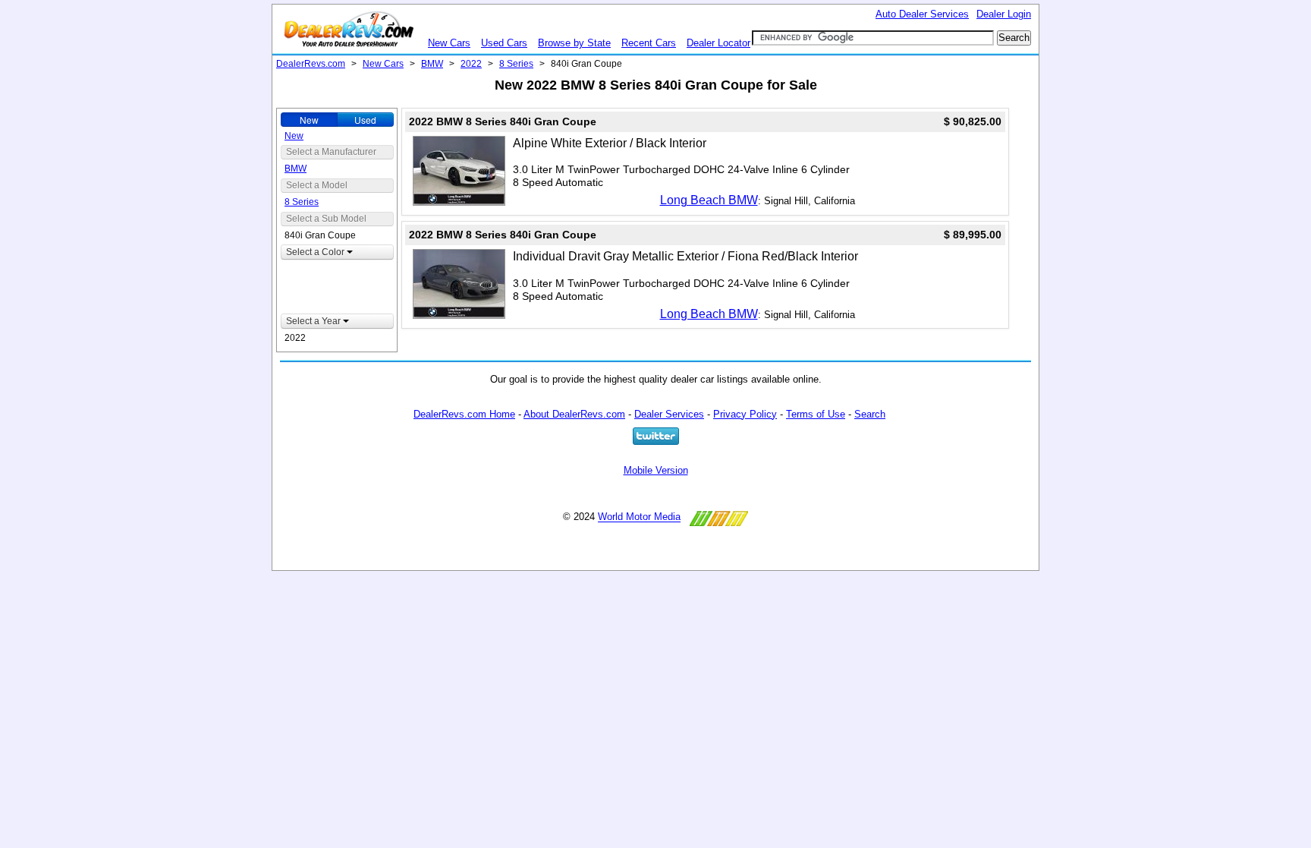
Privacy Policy (745, 414)
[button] (337, 252)
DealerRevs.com (310, 63)
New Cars (449, 43)
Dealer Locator (718, 43)
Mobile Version (656, 470)
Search (869, 414)
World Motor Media (639, 517)
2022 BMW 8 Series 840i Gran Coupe (502, 121)
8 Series (516, 63)
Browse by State (574, 43)
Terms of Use (815, 414)
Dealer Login (1003, 14)
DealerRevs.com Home (464, 414)
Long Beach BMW (709, 200)
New (309, 119)
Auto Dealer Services (922, 14)
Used (365, 119)
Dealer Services (669, 414)
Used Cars (504, 43)
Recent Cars (648, 43)
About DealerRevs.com (574, 414)
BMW (432, 63)
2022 (471, 63)
